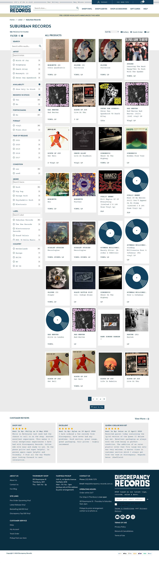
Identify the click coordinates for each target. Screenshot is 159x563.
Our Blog (13, 489)
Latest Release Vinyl (17, 504)
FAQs (12, 525)
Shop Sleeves (101, 9)
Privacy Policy (120, 526)
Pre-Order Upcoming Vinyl (20, 500)
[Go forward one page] (104, 399)
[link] (27, 60)
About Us (13, 480)
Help (145, 9)
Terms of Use (120, 535)
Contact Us (14, 484)
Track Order (14, 533)
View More (140, 418)
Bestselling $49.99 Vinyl (19, 509)
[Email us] (117, 517)
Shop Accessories (118, 9)
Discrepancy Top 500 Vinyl (20, 513)
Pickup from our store (18, 538)
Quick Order (137, 32)
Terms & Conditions (124, 508)
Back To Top (98, 407)
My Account (14, 529)
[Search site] (77, 8)
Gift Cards (135, 9)
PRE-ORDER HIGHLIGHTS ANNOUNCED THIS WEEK (79, 15)
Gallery (125, 32)
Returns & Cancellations (124, 531)
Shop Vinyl (87, 9)
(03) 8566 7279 (122, 2)
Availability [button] (18, 85)
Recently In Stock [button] (21, 95)
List (147, 32)
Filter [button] (14, 35)
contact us (84, 510)
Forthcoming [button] (19, 110)
